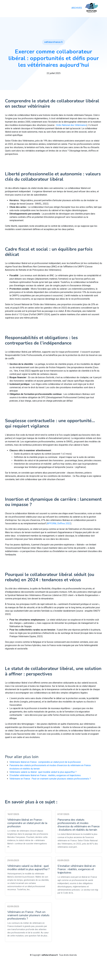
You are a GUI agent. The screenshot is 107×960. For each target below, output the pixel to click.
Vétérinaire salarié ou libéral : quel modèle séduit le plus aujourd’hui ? (42, 772)
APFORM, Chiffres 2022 (59, 523)
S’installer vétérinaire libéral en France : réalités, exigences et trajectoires (45, 775)
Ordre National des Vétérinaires (71, 125)
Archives (76, 8)
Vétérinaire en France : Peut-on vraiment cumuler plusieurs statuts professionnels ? (50, 778)
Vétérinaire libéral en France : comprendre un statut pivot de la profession (45, 762)
